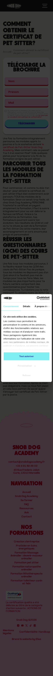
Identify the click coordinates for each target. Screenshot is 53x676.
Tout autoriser (26, 356)
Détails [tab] (26, 306)
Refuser (27, 375)
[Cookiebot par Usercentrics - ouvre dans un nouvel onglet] (37, 298)
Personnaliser (25, 365)
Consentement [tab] (11, 306)
